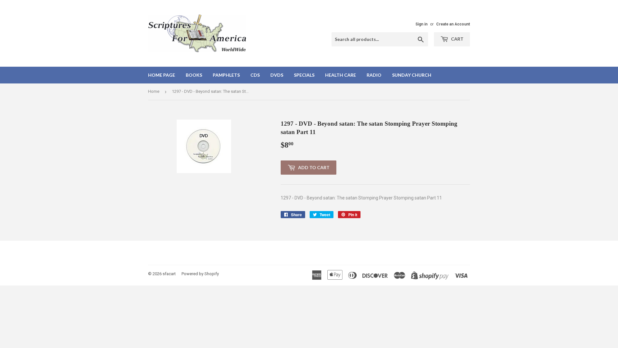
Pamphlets (226, 75)
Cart (457, 39)
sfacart (169, 273)
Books (194, 75)
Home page (161, 75)
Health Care (340, 75)
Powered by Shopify (200, 273)
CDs (255, 75)
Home (153, 91)
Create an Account (453, 24)
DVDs (276, 75)
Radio (374, 75)
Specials (304, 75)
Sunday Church (411, 75)
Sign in (421, 24)
